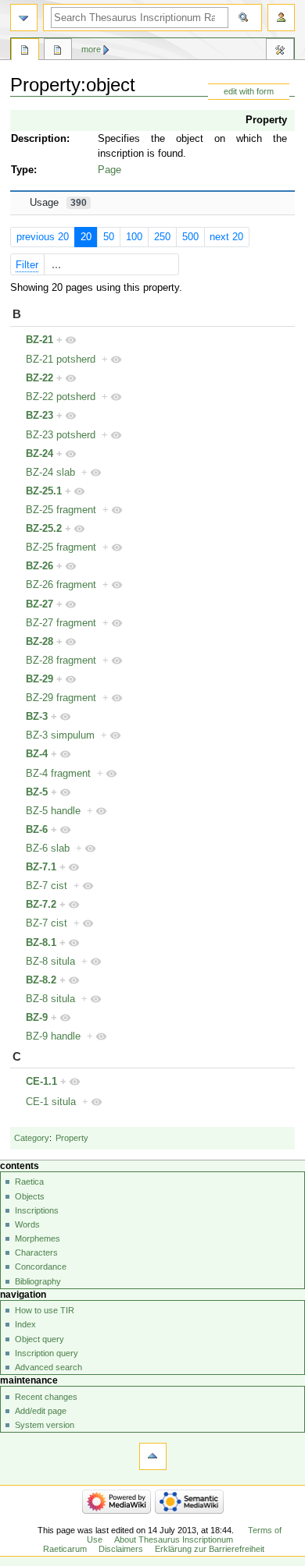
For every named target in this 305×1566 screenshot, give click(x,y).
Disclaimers (121, 1549)
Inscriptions (37, 1210)
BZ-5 (37, 792)
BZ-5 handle (53, 811)
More (91, 49)
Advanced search (48, 1367)
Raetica (29, 1181)
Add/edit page (40, 1410)
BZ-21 (39, 340)
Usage (58, 202)
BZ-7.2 (41, 904)
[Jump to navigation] (24, 17)
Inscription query (46, 1353)
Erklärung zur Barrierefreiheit (209, 1549)
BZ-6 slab (48, 848)
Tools (280, 51)
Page (109, 170)
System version (44, 1425)
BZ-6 (37, 829)
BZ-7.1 (41, 867)
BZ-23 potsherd (60, 435)
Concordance (40, 1266)
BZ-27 (39, 604)
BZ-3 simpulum (60, 735)
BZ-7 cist (46, 885)
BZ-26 (39, 566)
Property (266, 120)
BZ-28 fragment (61, 660)
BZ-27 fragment (61, 623)
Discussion (58, 51)
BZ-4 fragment (58, 773)
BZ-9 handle (53, 1036)
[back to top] (153, 1456)
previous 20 (42, 237)
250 (162, 237)
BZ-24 (39, 453)
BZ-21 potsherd (60, 359)
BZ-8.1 (41, 942)
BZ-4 (37, 754)
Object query (39, 1339)
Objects (30, 1196)
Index (25, 1324)
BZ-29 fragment (61, 698)
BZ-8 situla (50, 961)
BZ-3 (37, 716)
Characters (36, 1252)
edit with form (249, 91)
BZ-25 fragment (61, 510)
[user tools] (281, 17)
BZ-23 (39, 415)
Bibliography (38, 1281)
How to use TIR (44, 1310)
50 (108, 237)
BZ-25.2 (44, 528)
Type (22, 170)
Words (27, 1224)
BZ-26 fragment (61, 584)
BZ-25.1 (44, 491)
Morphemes (37, 1238)
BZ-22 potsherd (60, 397)
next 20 (226, 237)
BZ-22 (39, 378)
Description (38, 138)
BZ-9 (37, 1017)
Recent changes (46, 1396)
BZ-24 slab (50, 472)
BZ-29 (39, 679)
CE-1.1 (41, 1081)
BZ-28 (39, 641)
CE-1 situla (51, 1102)
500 (190, 237)
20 (86, 237)
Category (31, 1138)
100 (134, 237)
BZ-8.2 (41, 980)
